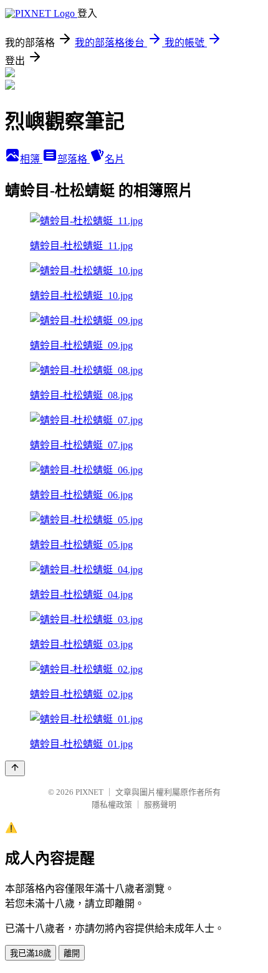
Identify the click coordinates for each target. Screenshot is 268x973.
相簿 (31, 159)
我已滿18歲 (30, 953)
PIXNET (89, 792)
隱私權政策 (112, 804)
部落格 (73, 159)
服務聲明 (160, 804)
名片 (115, 159)
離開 (72, 953)
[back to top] (15, 768)
